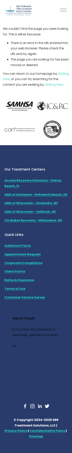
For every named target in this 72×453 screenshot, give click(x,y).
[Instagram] (32, 406)
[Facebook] (25, 406)
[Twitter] (47, 406)
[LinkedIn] (39, 406)
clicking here (54, 84)
